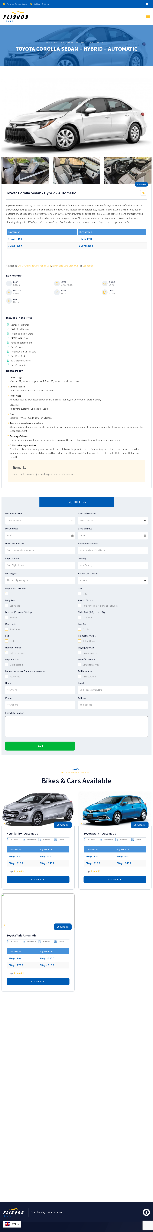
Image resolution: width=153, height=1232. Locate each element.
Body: (15, 282)
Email (81, 682)
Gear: (63, 291)
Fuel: (15, 299)
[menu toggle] (148, 16)
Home (47, 42)
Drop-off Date (85, 528)
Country (82, 558)
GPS (80, 588)
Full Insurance (85, 671)
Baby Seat (10, 600)
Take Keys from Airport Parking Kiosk (99, 605)
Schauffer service (86, 659)
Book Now (36, 879)
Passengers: (18, 291)
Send (40, 746)
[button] (4, 823)
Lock (7, 635)
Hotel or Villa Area (14, 543)
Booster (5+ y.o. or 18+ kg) (18, 612)
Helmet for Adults (87, 635)
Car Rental (88, 265)
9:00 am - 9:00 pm (41, 4)
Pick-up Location (13, 513)
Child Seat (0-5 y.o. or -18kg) (92, 612)
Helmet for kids (13, 647)
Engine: (112, 282)
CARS (20, 265)
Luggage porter (86, 647)
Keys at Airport (85, 600)
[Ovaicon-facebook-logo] (146, 1212)
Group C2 (19, 972)
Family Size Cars (60, 265)
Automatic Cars (31, 265)
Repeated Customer (15, 588)
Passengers (11, 573)
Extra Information (14, 712)
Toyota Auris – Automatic (100, 833)
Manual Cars (45, 265)
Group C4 (57, 42)
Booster (13, 617)
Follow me (15, 676)
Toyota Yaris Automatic (21, 935)
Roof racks (10, 623)
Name (8, 682)
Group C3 (19, 871)
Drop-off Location (87, 513)
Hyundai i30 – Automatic (22, 833)
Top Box (82, 623)
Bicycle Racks (12, 659)
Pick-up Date (11, 528)
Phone (8, 697)
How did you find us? (88, 573)
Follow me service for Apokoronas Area (25, 671)
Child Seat (87, 617)
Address (82, 697)
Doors (112, 291)
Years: (63, 282)
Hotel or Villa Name (88, 543)
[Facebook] (147, 4)
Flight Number (12, 558)
